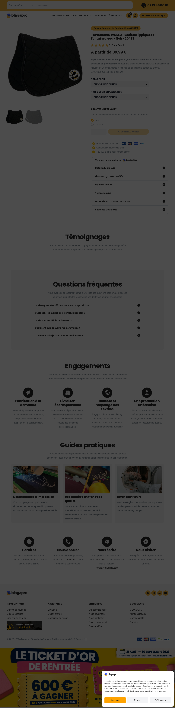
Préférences (160, 700)
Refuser (137, 700)
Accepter (115, 700)
